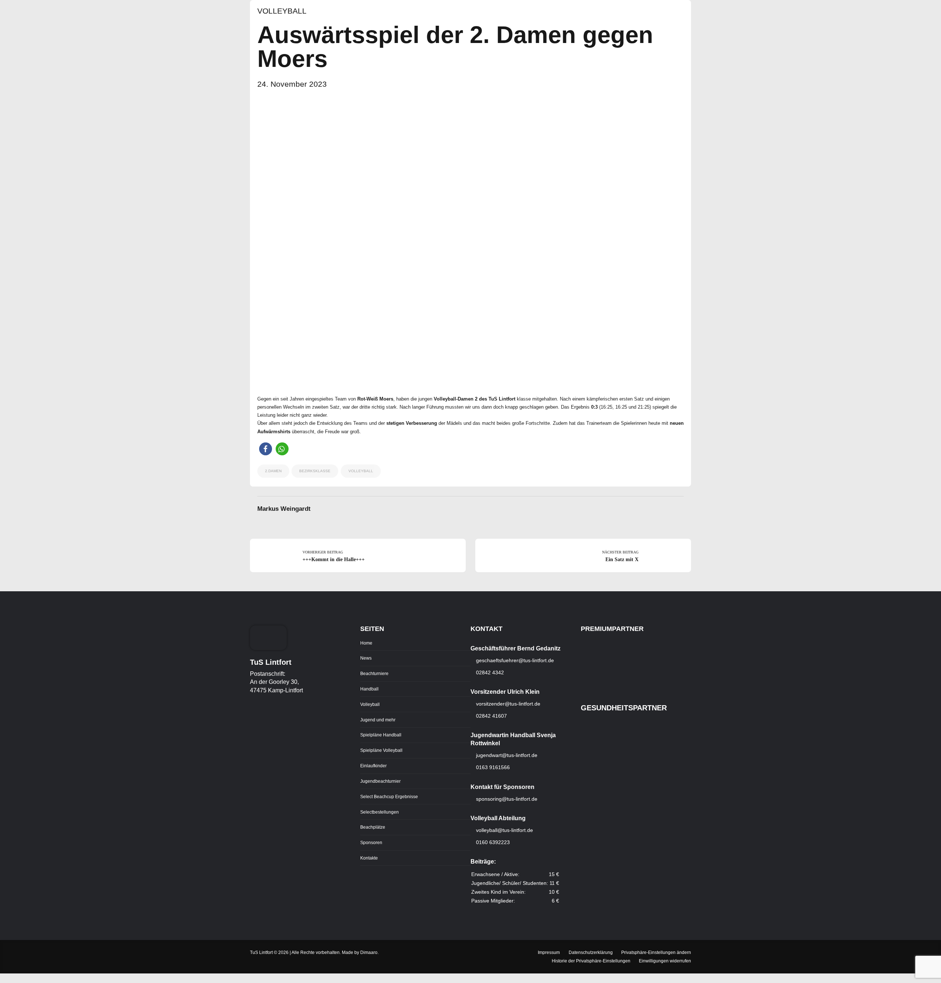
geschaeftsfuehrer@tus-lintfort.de (514, 660)
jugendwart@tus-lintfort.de (506, 755)
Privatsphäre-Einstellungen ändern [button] (656, 952)
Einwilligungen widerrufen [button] (665, 960)
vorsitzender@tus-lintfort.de (507, 704)
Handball (369, 688)
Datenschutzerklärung (591, 952)
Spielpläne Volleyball (381, 750)
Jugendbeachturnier (380, 781)
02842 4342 (489, 672)
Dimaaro (369, 952)
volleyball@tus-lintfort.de (504, 830)
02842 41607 (491, 716)
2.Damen (273, 471)
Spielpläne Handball (380, 734)
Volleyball (282, 11)
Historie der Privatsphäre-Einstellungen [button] (591, 960)
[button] (265, 448)
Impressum (549, 952)
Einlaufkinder (373, 765)
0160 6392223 (492, 842)
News (366, 658)
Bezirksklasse (314, 471)
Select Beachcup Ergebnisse (389, 796)
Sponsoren (371, 842)
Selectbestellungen (379, 812)
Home (366, 643)
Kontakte (369, 857)
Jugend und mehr (378, 719)
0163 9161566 (492, 767)
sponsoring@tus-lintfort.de (506, 799)
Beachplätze (372, 827)
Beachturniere (374, 673)
